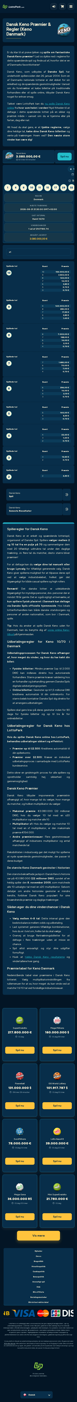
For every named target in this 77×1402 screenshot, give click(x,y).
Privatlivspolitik (38, 1266)
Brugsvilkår (38, 1261)
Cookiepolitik (38, 1271)
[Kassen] (63, 6)
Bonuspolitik (38, 1277)
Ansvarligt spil (38, 1282)
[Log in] (53, 6)
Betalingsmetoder (38, 1297)
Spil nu (64, 156)
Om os (38, 1256)
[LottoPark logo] (13, 6)
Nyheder (38, 1251)
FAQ (38, 1287)
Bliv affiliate (38, 1292)
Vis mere (38, 1235)
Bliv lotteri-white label (38, 1302)
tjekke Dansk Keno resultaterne (45, 956)
